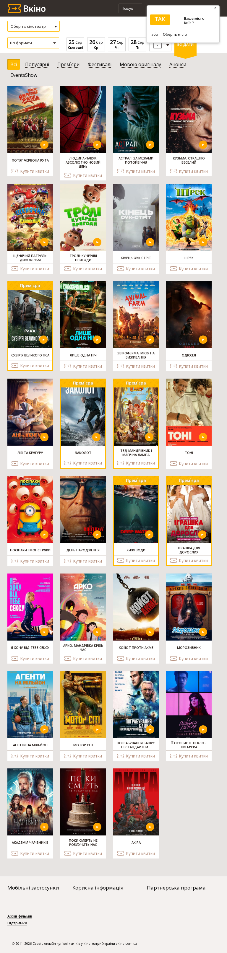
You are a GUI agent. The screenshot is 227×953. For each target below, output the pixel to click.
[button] (33, 43)
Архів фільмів (19, 916)
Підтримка (17, 923)
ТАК (160, 19)
